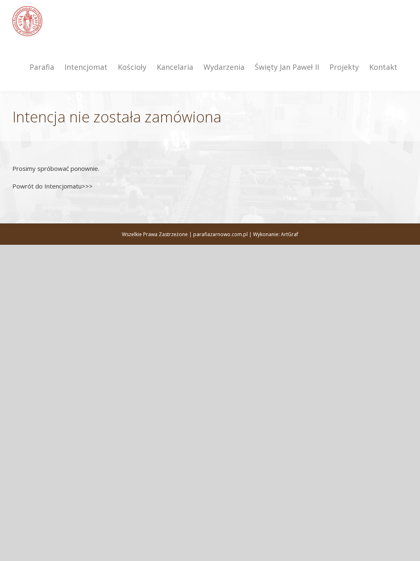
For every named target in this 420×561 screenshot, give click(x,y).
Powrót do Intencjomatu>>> (52, 186)
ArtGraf (289, 234)
